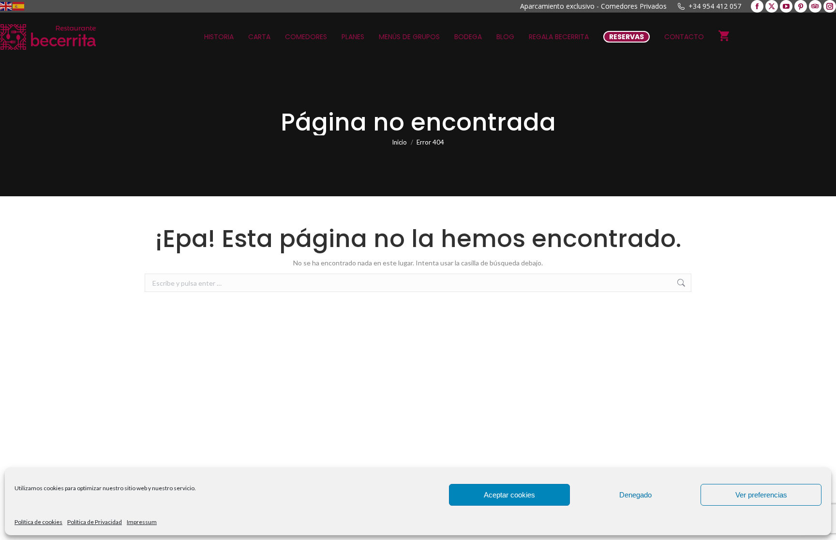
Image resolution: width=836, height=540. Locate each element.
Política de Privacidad (94, 521)
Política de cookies (38, 521)
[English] (6, 5)
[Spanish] (19, 5)
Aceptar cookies (509, 495)
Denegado (635, 495)
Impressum (142, 521)
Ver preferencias (761, 495)
